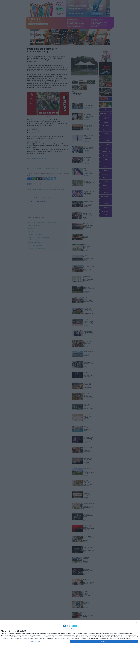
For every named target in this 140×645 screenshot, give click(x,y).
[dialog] (70, 632)
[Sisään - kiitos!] (137, 623)
